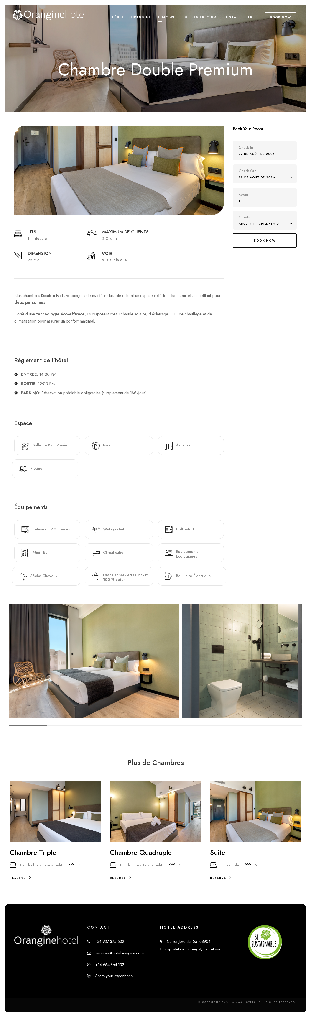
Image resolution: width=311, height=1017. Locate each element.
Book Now (280, 17)
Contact (232, 17)
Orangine (141, 17)
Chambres (168, 17)
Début (118, 17)
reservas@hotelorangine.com (117, 953)
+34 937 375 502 (107, 941)
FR (250, 17)
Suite (217, 852)
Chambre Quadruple (141, 852)
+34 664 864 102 (107, 964)
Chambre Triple (33, 852)
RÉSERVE (18, 878)
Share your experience (112, 976)
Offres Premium (201, 17)
